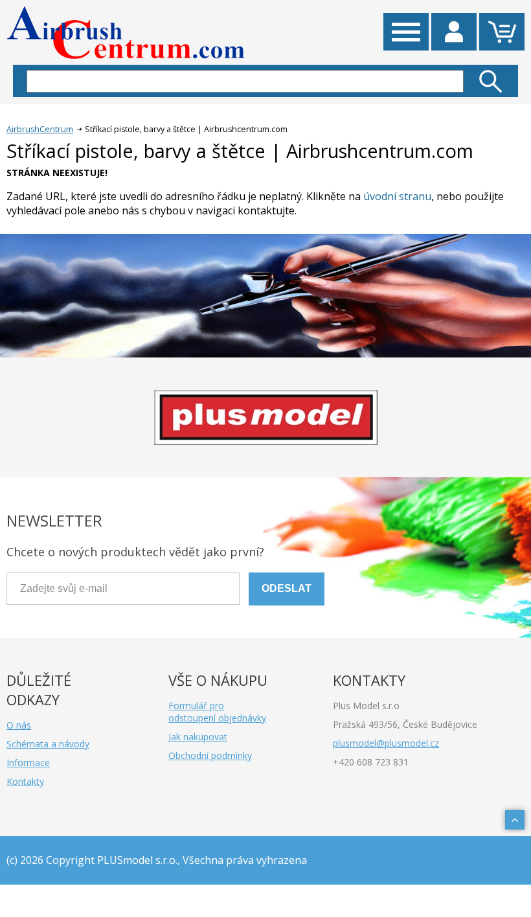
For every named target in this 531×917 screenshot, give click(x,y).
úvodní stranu (397, 196)
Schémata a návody (47, 744)
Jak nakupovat (197, 736)
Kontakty (25, 781)
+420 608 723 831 (371, 762)
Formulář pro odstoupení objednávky (217, 711)
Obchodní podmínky (210, 755)
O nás (18, 725)
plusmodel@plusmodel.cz (386, 743)
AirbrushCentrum (39, 129)
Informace (28, 762)
